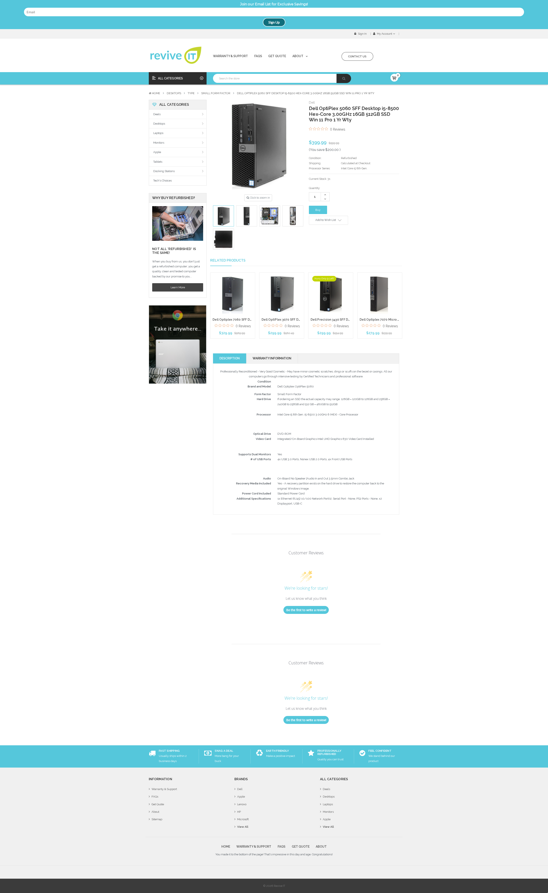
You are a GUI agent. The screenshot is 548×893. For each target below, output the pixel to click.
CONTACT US (357, 56)
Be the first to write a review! (306, 610)
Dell (240, 789)
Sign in (362, 33)
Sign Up (274, 22)
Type (191, 93)
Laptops (158, 133)
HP (239, 811)
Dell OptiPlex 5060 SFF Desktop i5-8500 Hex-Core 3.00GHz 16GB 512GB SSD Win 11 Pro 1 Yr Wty (305, 93)
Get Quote (277, 56)
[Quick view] (233, 285)
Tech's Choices (162, 180)
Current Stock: (319, 178)
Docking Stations (164, 171)
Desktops (174, 93)
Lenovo (241, 804)
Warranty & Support (230, 56)
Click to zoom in (259, 197)
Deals (157, 114)
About (298, 56)
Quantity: (314, 188)
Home (156, 93)
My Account (384, 33)
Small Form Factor (215, 93)
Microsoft (243, 819)
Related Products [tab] (228, 260)
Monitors (158, 142)
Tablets (157, 161)
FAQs (258, 56)
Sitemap (157, 819)
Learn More (178, 287)
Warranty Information (272, 358)
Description (229, 358)
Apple (157, 152)
